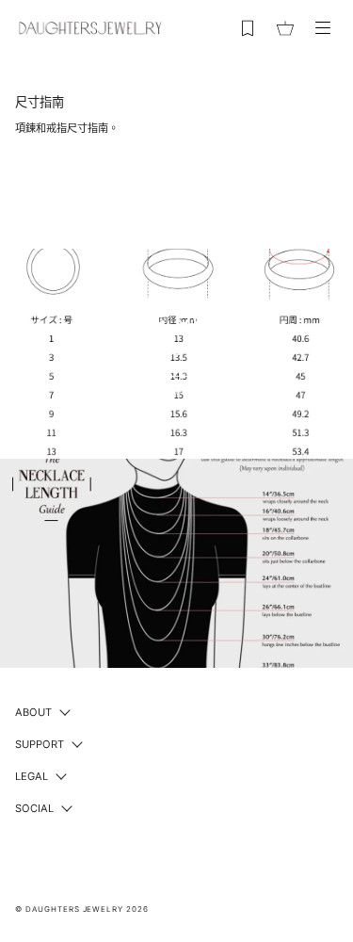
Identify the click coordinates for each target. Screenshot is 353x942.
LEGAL (31, 776)
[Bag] (285, 28)
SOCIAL (34, 808)
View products (177, 392)
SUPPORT (39, 744)
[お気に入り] (247, 28)
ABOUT (33, 712)
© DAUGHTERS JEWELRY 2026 (82, 909)
